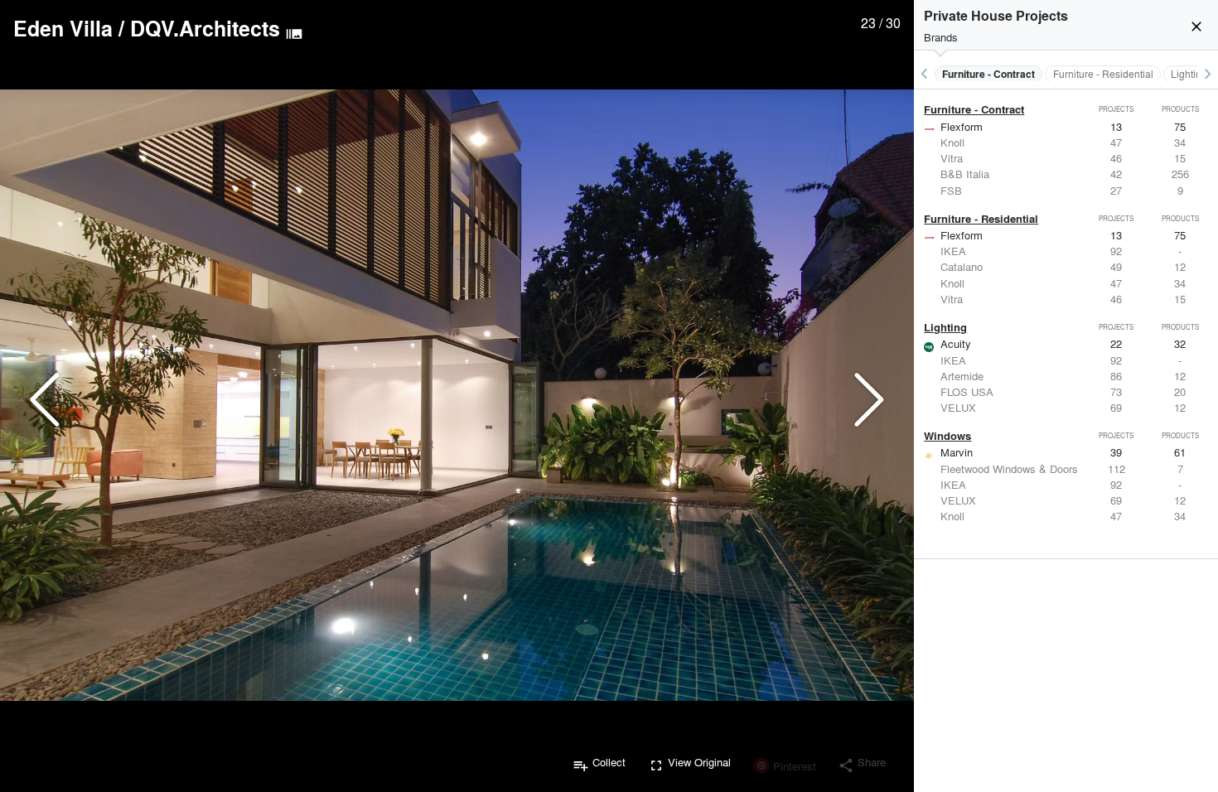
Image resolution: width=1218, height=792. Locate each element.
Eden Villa (63, 28)
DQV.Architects (205, 28)
